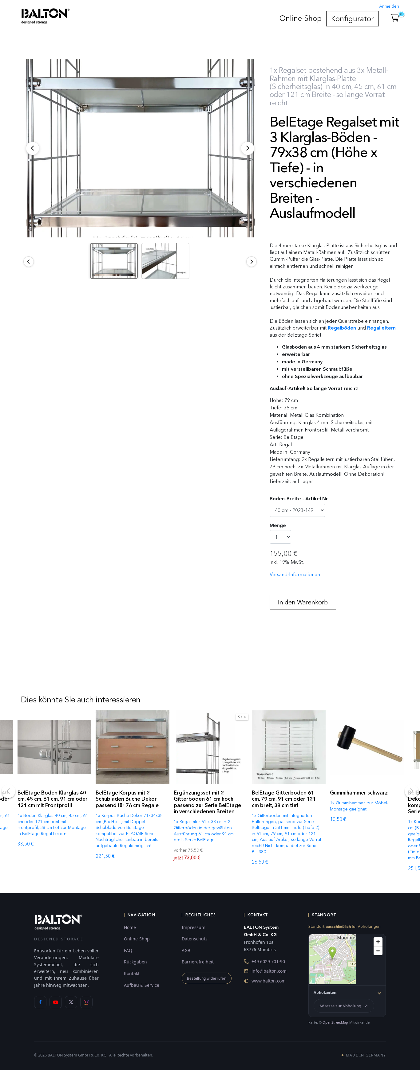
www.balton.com (269, 981)
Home (130, 927)
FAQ (128, 950)
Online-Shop (300, 18)
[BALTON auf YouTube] (56, 1002)
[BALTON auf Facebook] (40, 1002)
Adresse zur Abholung (340, 1006)
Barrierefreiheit (198, 962)
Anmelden (389, 6)
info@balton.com (269, 971)
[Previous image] (28, 261)
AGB (186, 950)
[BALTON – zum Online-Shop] (58, 922)
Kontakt (132, 973)
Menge (278, 525)
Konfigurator (352, 18)
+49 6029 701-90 (268, 961)
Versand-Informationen (295, 574)
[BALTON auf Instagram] (86, 1002)
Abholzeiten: (326, 992)
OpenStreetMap (335, 1022)
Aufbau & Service (141, 985)
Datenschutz (195, 939)
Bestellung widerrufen (206, 978)
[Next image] (251, 261)
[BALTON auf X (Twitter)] (71, 1002)
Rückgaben (135, 962)
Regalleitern (381, 328)
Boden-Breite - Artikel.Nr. (299, 499)
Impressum (193, 927)
